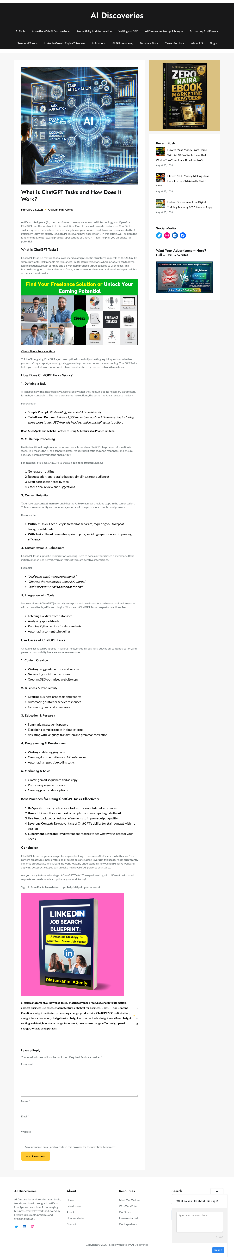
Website (26, 1131)
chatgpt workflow (110, 1018)
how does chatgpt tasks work (59, 1023)
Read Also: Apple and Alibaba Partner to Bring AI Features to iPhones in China (67, 430)
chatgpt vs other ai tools (83, 1018)
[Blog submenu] (216, 43)
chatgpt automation (114, 1002)
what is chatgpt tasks (44, 1028)
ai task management (33, 1002)
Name (25, 1101)
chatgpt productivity (82, 1013)
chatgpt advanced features (85, 1002)
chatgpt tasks (60, 1018)
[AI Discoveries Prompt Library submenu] (182, 31)
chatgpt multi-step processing (51, 1013)
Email (25, 1116)
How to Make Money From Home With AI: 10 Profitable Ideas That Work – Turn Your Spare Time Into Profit (181, 155)
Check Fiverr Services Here (38, 351)
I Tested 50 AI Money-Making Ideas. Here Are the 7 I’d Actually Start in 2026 (183, 181)
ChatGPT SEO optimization (112, 1013)
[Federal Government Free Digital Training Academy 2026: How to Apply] (160, 204)
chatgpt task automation (35, 1018)
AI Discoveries (117, 15)
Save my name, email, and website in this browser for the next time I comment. (70, 1146)
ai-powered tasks (56, 1002)
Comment (27, 1063)
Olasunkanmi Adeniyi (61, 209)
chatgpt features (64, 1007)
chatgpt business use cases (37, 1007)
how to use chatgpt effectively (97, 1023)
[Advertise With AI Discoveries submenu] (69, 31)
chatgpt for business (88, 1007)
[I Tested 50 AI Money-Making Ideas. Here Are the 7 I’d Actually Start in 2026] (160, 178)
